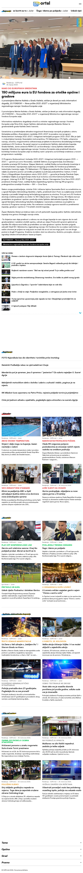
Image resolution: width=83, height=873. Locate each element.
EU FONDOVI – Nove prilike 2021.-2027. (19, 240)
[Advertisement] (41, 331)
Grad (4, 855)
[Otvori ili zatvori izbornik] (80, 4)
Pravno (6, 862)
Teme (5, 842)
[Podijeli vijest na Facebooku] (79, 21)
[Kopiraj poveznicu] (79, 24)
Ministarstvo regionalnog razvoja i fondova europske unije (25, 244)
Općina (6, 849)
